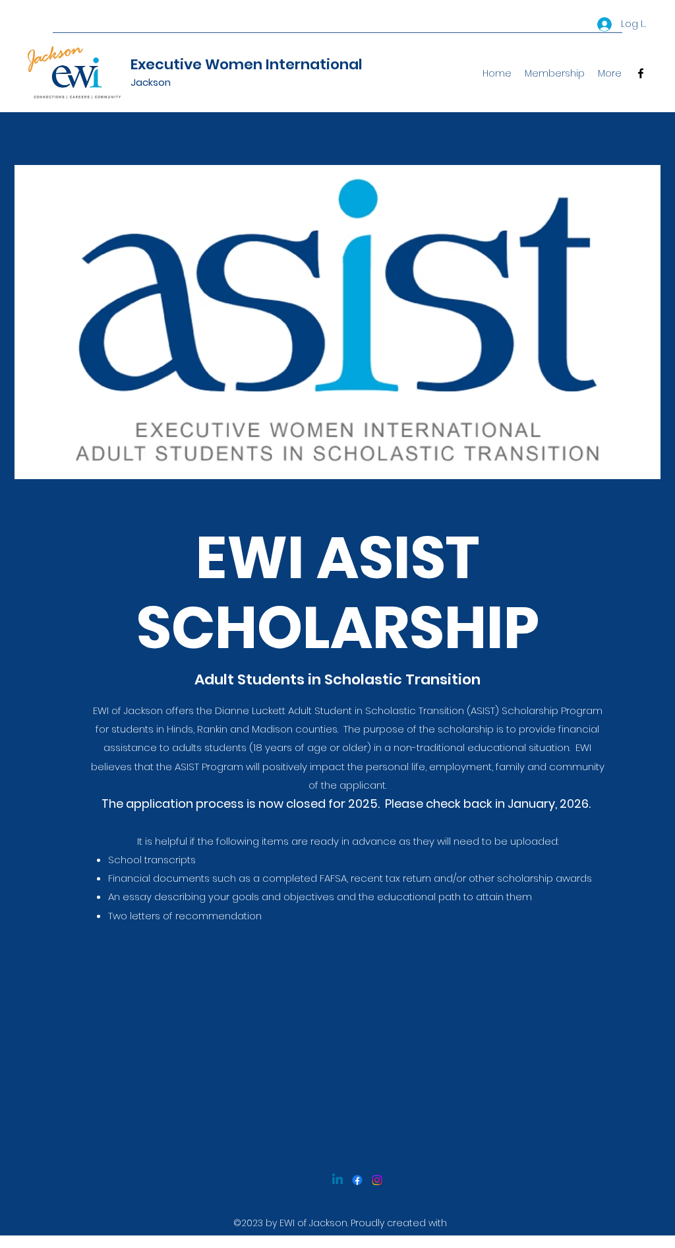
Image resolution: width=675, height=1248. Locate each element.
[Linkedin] (337, 1180)
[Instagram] (377, 1180)
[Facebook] (640, 73)
